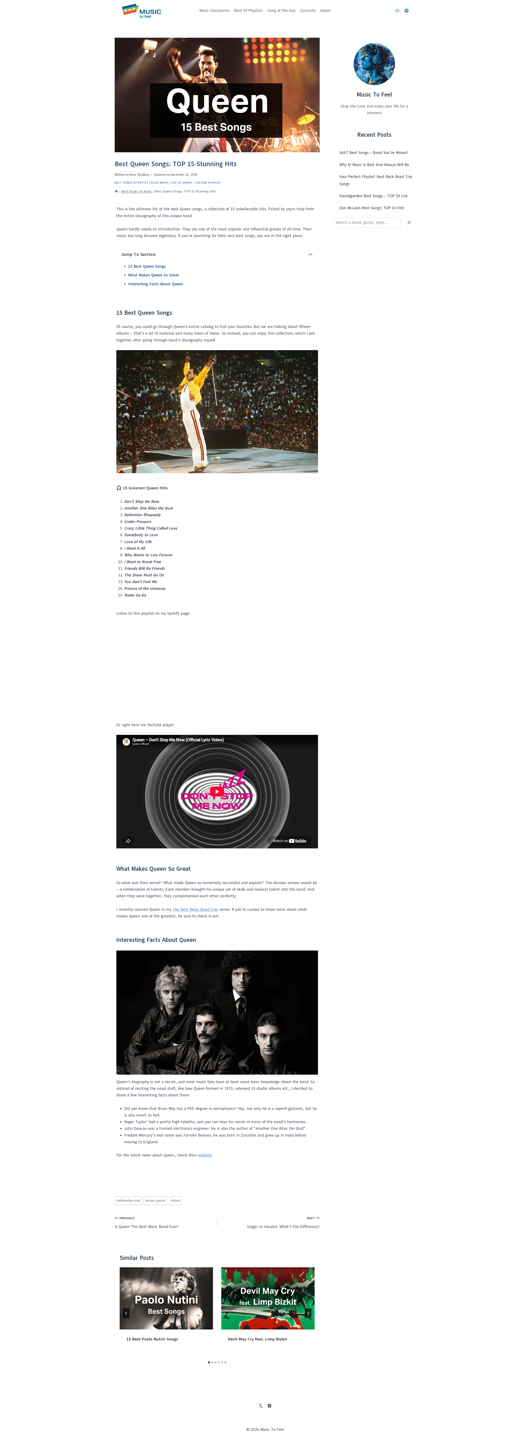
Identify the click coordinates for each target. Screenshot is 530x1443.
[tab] (209, 1362)
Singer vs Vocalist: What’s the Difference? (283, 1222)
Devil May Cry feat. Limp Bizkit (257, 1339)
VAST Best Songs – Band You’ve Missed (373, 152)
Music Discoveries (214, 10)
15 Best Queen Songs (147, 266)
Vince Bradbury (139, 174)
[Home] (116, 191)
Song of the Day (281, 10)
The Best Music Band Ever (195, 909)
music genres (155, 1200)
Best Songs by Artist (131, 183)
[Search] (409, 223)
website (205, 1155)
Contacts (308, 10)
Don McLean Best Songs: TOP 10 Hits (371, 208)
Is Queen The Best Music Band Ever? (147, 1222)
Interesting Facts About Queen (155, 284)
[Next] (308, 1313)
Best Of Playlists (248, 10)
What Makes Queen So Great (153, 275)
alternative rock (128, 1200)
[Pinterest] (269, 1406)
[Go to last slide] (126, 1313)
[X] (260, 1406)
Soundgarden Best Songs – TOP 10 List (373, 196)
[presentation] (166, 1298)
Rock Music (159, 183)
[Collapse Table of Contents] (310, 254)
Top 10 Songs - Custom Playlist (196, 183)
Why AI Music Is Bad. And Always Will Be (374, 164)
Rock (175, 1200)
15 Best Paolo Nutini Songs (152, 1339)
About (325, 10)
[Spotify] (406, 11)
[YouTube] (397, 11)
